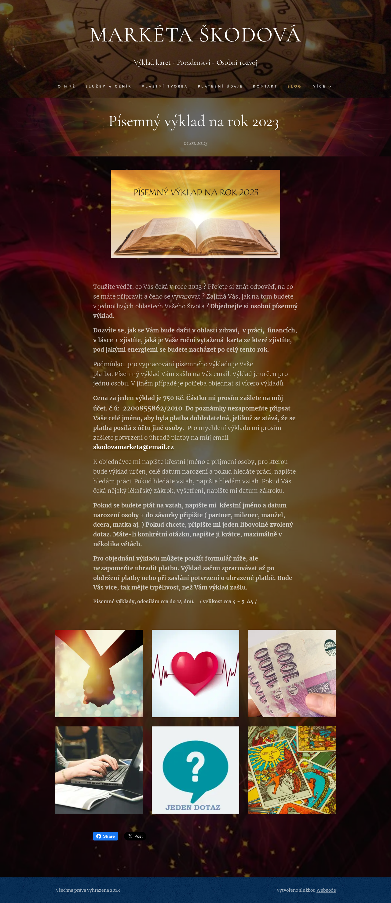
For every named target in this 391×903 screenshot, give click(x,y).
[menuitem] (69, 87)
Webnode (326, 890)
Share (109, 836)
